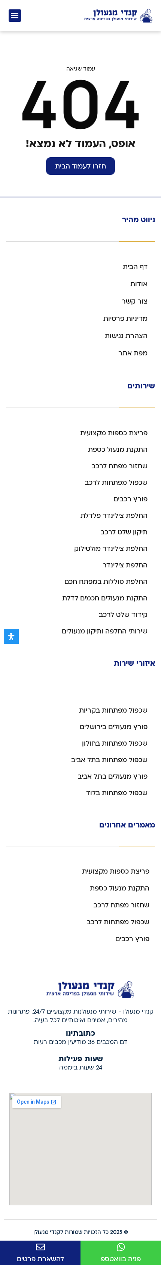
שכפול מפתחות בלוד (117, 793)
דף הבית (135, 267)
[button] (15, 15)
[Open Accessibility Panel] (11, 636)
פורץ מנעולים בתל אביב (113, 776)
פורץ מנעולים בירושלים (114, 727)
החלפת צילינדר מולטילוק (111, 549)
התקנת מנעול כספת (118, 449)
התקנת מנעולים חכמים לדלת (105, 598)
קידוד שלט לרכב (123, 615)
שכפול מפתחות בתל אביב (109, 760)
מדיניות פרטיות (125, 318)
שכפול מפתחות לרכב (116, 482)
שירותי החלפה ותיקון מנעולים (105, 631)
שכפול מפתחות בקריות (113, 710)
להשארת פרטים (40, 1259)
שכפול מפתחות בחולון (115, 743)
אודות (139, 284)
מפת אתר (133, 353)
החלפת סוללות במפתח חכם (106, 582)
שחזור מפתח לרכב (119, 466)
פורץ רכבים (130, 499)
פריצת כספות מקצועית (114, 433)
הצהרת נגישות (126, 336)
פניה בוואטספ (121, 1259)
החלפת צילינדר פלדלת (114, 515)
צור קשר (135, 301)
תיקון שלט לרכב (124, 532)
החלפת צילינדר (125, 565)
